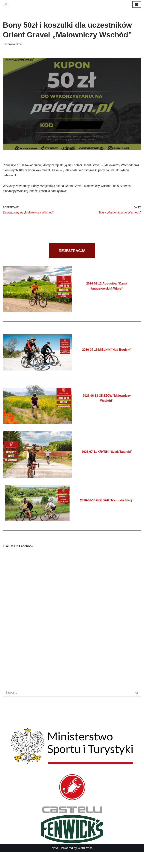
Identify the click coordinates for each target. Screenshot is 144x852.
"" (106, 349)
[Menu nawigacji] (136, 4)
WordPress (85, 848)
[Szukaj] (137, 693)
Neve (55, 848)
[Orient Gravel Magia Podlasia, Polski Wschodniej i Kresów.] (6, 4)
